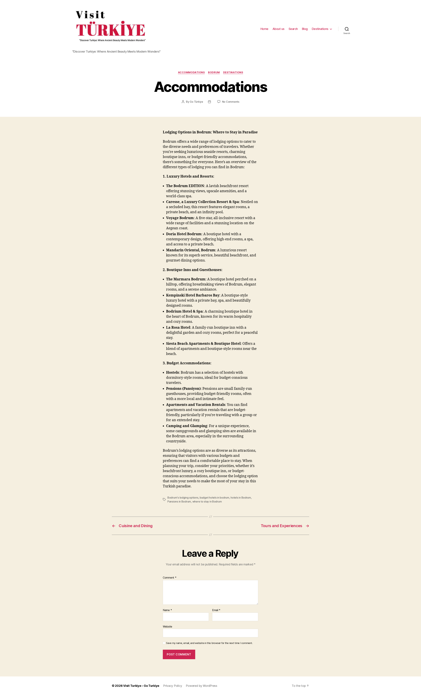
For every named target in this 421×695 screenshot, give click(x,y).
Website (167, 626)
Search (293, 29)
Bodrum (214, 72)
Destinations (320, 29)
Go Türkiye (196, 101)
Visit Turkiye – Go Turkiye (141, 685)
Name (167, 610)
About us (278, 29)
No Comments (230, 101)
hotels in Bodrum (241, 497)
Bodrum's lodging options (182, 497)
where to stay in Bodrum (207, 501)
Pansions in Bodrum (179, 501)
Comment (169, 577)
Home (264, 29)
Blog (305, 29)
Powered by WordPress (201, 685)
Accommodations (191, 72)
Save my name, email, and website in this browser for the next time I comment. (209, 643)
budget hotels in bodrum (214, 497)
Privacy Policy (172, 685)
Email (216, 610)
